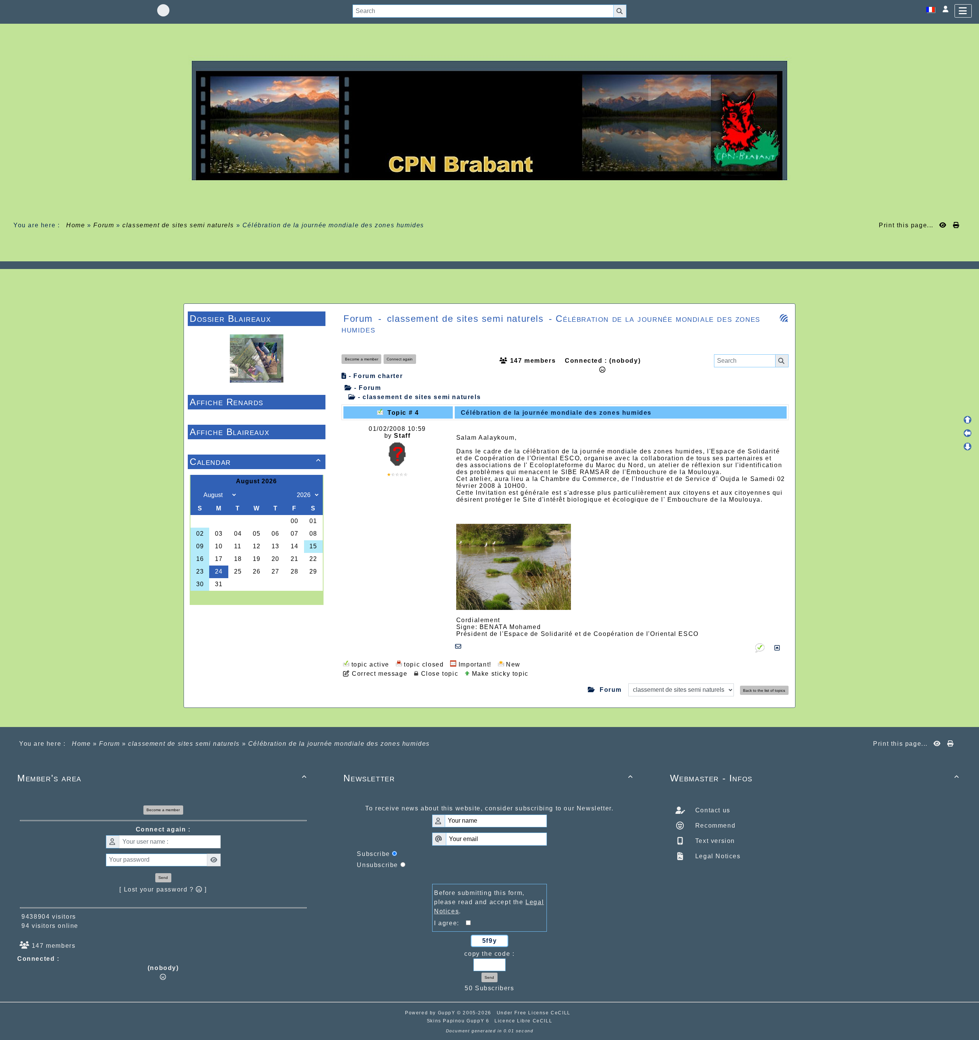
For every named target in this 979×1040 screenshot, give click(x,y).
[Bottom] (967, 446)
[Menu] (963, 11)
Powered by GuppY (431, 1013)
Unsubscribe (377, 865)
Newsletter (488, 778)
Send (163, 877)
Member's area (162, 778)
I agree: (450, 923)
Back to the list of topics (764, 690)
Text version (714, 841)
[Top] (967, 420)
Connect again (400, 359)
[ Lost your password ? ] (163, 889)
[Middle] (967, 433)
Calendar (255, 461)
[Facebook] (163, 10)
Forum (103, 225)
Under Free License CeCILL (534, 1013)
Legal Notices (716, 856)
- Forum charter (375, 376)
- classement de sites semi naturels (418, 397)
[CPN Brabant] (489, 120)
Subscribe (373, 854)
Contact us (711, 810)
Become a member (361, 359)
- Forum (366, 388)
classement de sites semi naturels (178, 225)
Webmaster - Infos (814, 778)
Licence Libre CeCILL (523, 1021)
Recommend (714, 825)
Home (76, 225)
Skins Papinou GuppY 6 (460, 1021)
